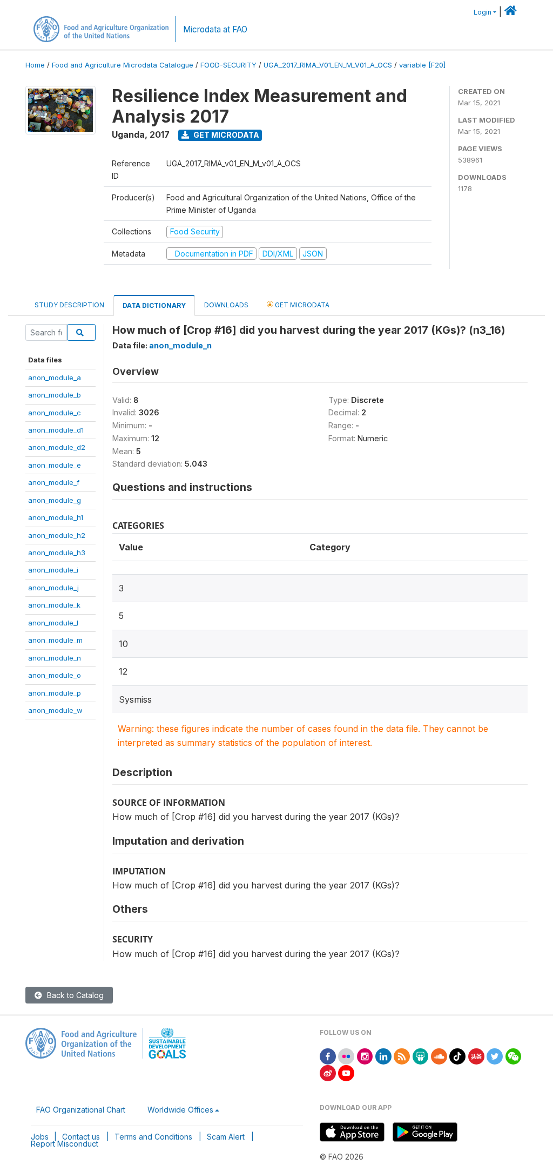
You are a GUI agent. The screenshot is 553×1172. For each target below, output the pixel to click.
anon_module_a (54, 377)
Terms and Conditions (153, 1136)
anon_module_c (54, 412)
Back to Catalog (74, 995)
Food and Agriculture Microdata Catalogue (122, 65)
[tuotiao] (476, 1055)
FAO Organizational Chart (80, 1109)
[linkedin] (383, 1055)
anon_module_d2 (56, 447)
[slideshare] (421, 1055)
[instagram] (365, 1055)
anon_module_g (54, 500)
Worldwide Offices (180, 1109)
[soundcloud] (439, 1055)
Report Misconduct (64, 1143)
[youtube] (346, 1072)
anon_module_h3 (56, 552)
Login (482, 12)
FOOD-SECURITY (228, 65)
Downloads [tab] (226, 305)
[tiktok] (457, 1055)
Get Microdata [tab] (301, 305)
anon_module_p (54, 693)
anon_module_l (53, 622)
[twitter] (495, 1055)
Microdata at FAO (215, 29)
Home (35, 65)
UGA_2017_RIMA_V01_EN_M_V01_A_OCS (328, 65)
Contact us (81, 1136)
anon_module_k (54, 605)
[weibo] (328, 1072)
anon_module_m (55, 640)
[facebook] (328, 1055)
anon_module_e (54, 465)
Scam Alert (226, 1136)
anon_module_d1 (56, 430)
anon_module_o (54, 675)
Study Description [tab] (69, 305)
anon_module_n (54, 658)
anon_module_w (55, 710)
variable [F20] (422, 65)
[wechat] (513, 1055)
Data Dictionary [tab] (154, 305)
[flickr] (346, 1055)
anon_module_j (53, 587)
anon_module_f (53, 482)
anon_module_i (53, 569)
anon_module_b (54, 394)
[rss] (402, 1055)
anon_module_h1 (55, 517)
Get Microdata (225, 134)
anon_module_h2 (56, 535)
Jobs (40, 1136)
